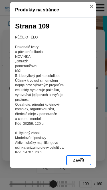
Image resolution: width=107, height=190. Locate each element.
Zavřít (78, 160)
